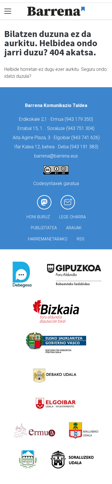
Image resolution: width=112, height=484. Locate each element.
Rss (80, 239)
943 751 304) (80, 128)
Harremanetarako (47, 239)
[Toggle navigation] (8, 11)
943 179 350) (79, 119)
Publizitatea (44, 228)
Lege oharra (72, 217)
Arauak (74, 228)
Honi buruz (38, 217)
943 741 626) (86, 137)
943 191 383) (84, 146)
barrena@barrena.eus (56, 156)
